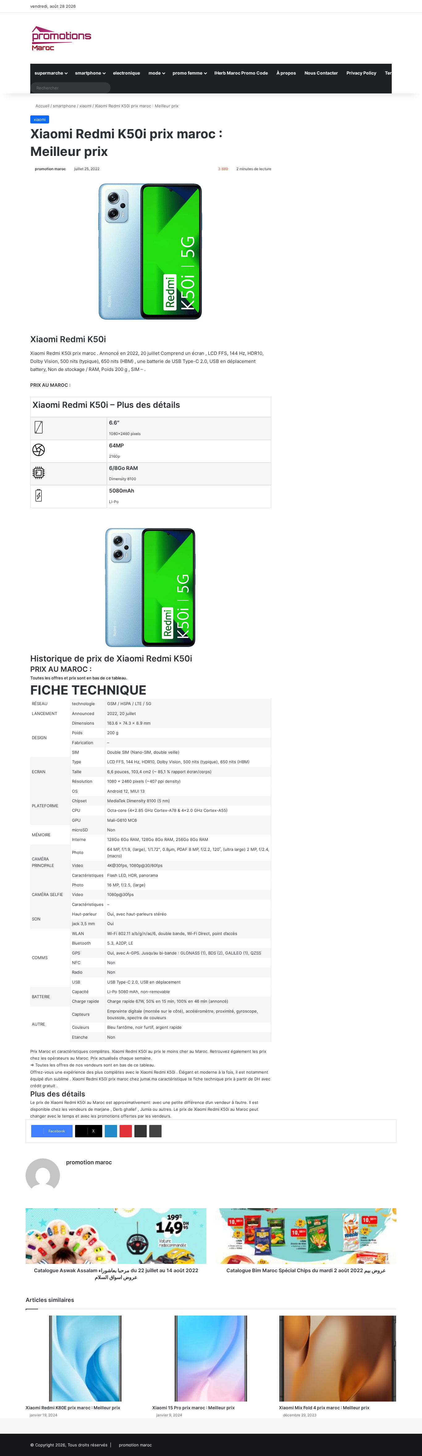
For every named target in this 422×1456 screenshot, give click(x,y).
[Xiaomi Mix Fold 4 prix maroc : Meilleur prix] (337, 1359)
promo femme (187, 72)
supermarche (49, 72)
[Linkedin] (111, 1131)
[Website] (70, 1173)
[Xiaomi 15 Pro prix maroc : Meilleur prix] (211, 1359)
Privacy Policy (361, 72)
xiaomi (85, 105)
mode (155, 72)
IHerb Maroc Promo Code (241, 72)
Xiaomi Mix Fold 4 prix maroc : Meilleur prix (324, 1407)
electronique (126, 72)
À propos (286, 72)
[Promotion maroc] (61, 38)
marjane (101, 1109)
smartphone (88, 72)
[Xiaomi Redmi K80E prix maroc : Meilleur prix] (84, 1359)
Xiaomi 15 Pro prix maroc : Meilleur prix (193, 1407)
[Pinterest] (126, 1131)
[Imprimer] (155, 1131)
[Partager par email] (140, 1131)
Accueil (41, 105)
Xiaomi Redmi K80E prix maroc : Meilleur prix (73, 1407)
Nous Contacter (321, 72)
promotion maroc (50, 168)
